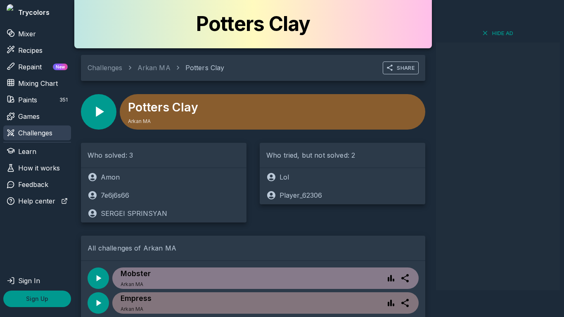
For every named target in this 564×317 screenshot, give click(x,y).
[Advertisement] (498, 166)
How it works (39, 168)
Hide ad (503, 33)
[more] (405, 278)
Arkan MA (154, 68)
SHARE (406, 67)
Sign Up (37, 298)
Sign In (29, 281)
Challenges (35, 133)
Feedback (33, 184)
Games (29, 116)
